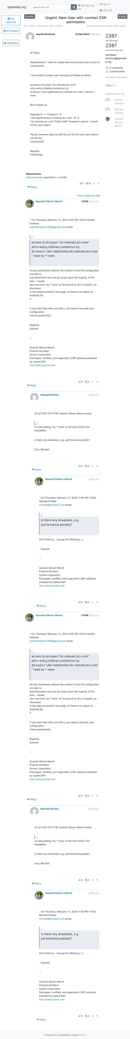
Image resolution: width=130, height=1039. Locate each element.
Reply (33, 186)
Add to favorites (118, 77)
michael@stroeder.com (51, 504)
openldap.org (16, 7)
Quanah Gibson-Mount (49, 201)
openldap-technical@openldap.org (116, 58)
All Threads (11, 30)
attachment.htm (35, 177)
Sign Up (107, 10)
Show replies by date (88, 195)
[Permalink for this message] (98, 183)
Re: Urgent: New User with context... (44, 25)
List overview (11, 20)
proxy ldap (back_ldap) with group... (107, 25)
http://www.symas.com (42, 365)
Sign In (106, 4)
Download (12, 42)
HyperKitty (65, 1034)
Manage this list (86, 7)
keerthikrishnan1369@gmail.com (48, 226)
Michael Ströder (49, 394)
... (32, 236)
